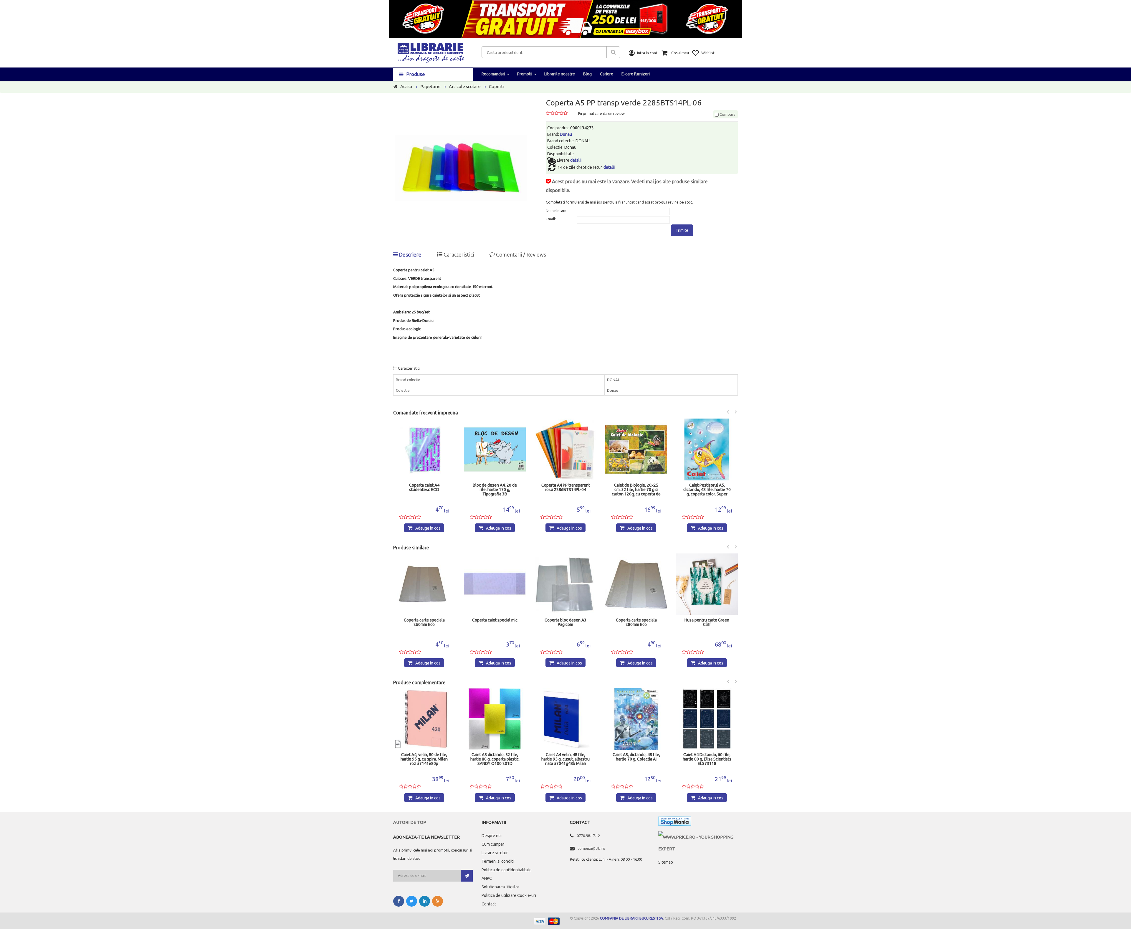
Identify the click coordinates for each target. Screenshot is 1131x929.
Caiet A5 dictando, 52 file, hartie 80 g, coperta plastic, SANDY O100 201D (424, 759)
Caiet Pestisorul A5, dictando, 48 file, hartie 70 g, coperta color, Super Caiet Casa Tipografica (636, 490)
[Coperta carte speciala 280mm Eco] (565, 584)
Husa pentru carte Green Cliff (636, 622)
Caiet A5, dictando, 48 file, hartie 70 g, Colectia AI (565, 757)
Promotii (524, 74)
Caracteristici (458, 254)
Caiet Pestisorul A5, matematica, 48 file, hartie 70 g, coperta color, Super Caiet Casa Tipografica (707, 490)
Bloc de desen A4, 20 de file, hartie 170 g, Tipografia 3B (424, 489)
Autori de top (409, 822)
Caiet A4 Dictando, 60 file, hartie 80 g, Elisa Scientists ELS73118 (636, 759)
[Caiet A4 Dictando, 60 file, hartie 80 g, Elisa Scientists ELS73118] (636, 719)
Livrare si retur (495, 852)
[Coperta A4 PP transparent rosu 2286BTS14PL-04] (495, 449)
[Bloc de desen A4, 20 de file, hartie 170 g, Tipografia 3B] (424, 449)
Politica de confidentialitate (507, 869)
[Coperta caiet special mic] (424, 584)
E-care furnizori (635, 74)
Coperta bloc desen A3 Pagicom (495, 622)
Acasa (406, 86)
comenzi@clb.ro (591, 848)
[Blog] (437, 901)
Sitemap (665, 862)
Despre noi (492, 835)
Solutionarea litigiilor (500, 887)
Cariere (606, 74)
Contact (489, 904)
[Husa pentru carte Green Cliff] (636, 584)
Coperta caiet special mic (424, 620)
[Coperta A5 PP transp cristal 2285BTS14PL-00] (707, 584)
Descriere (409, 254)
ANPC (487, 878)
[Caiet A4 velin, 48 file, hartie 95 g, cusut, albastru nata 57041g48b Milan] (495, 719)
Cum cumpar (493, 844)
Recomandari (493, 74)
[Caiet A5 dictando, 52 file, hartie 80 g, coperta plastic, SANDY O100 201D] (424, 719)
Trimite (682, 230)
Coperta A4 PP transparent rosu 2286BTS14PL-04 (495, 487)
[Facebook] (398, 901)
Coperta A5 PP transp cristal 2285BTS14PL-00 (707, 622)
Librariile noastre (559, 74)
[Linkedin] (424, 901)
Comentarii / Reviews (520, 254)
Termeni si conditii (498, 861)
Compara (727, 114)
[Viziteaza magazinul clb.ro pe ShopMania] (674, 822)
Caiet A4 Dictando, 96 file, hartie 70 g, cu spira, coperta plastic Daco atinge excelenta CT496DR (707, 759)
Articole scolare (465, 86)
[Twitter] (411, 901)
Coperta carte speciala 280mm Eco (565, 622)
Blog (587, 74)
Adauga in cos (428, 528)
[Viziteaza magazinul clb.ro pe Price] (698, 836)
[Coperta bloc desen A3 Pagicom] (495, 584)
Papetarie (430, 86)
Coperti (496, 86)
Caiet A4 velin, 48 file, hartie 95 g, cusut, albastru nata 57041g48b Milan (495, 759)
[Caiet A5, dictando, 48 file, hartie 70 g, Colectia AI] (565, 719)
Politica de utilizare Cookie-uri (509, 895)
